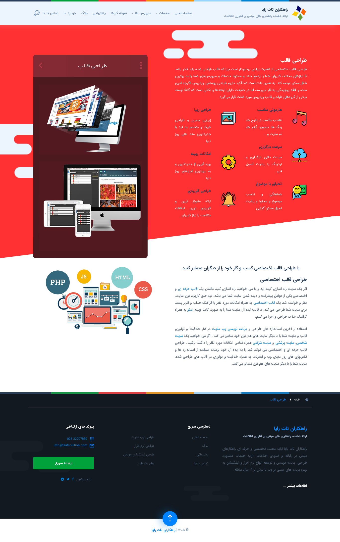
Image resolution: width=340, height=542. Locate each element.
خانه (297, 399)
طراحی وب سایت (142, 437)
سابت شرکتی (262, 342)
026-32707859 (77, 439)
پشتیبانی (99, 13)
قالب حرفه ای (188, 289)
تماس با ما (50, 13)
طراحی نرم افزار (144, 445)
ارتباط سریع (63, 463)
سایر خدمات (146, 463)
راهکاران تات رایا (163, 530)
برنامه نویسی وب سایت (229, 329)
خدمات (163, 13)
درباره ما (69, 13)
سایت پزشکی (285, 342)
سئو (190, 309)
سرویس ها (141, 13)
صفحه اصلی (183, 13)
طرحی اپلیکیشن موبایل (138, 454)
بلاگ (84, 13)
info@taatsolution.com (70, 445)
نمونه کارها (119, 13)
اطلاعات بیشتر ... (295, 486)
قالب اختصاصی (264, 302)
